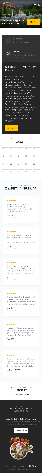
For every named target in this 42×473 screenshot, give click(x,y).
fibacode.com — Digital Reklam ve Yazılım (21, 469)
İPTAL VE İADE (21, 406)
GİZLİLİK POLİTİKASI (21, 411)
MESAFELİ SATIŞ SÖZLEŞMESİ (21, 409)
